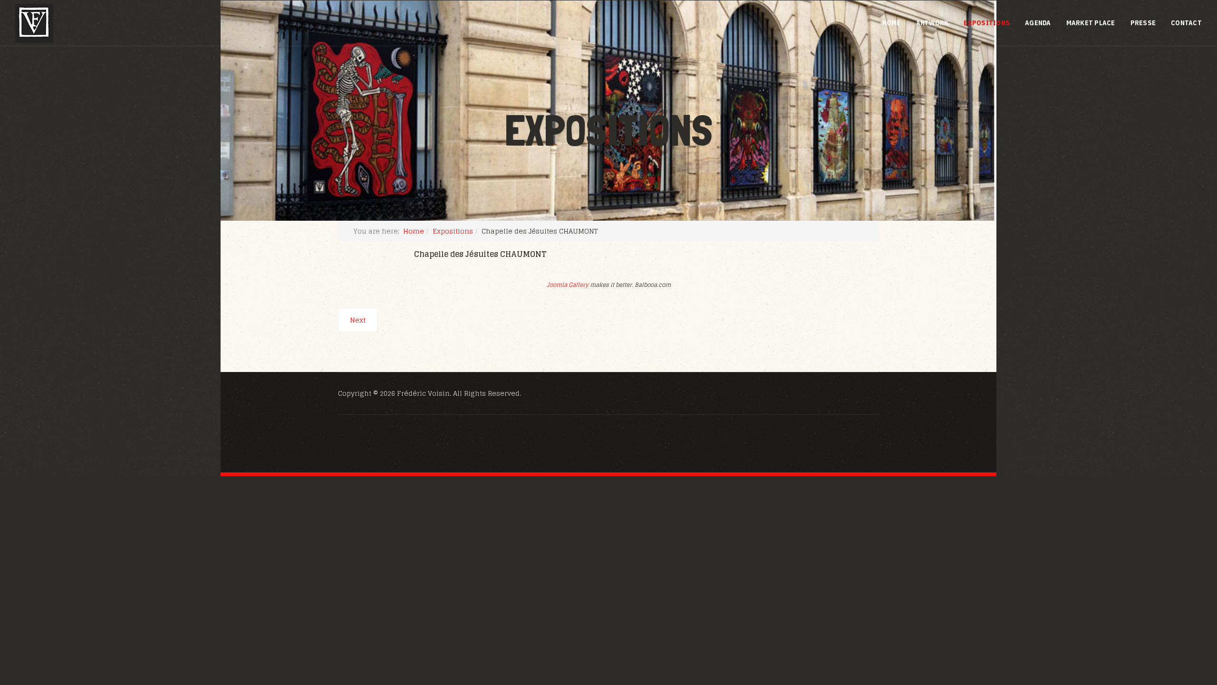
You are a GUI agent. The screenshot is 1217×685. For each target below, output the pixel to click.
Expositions (987, 23)
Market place (1090, 23)
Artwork (932, 23)
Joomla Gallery (568, 285)
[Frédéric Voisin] (34, 23)
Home (891, 23)
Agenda (1038, 23)
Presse (1143, 23)
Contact (1186, 23)
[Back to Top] (1186, 626)
